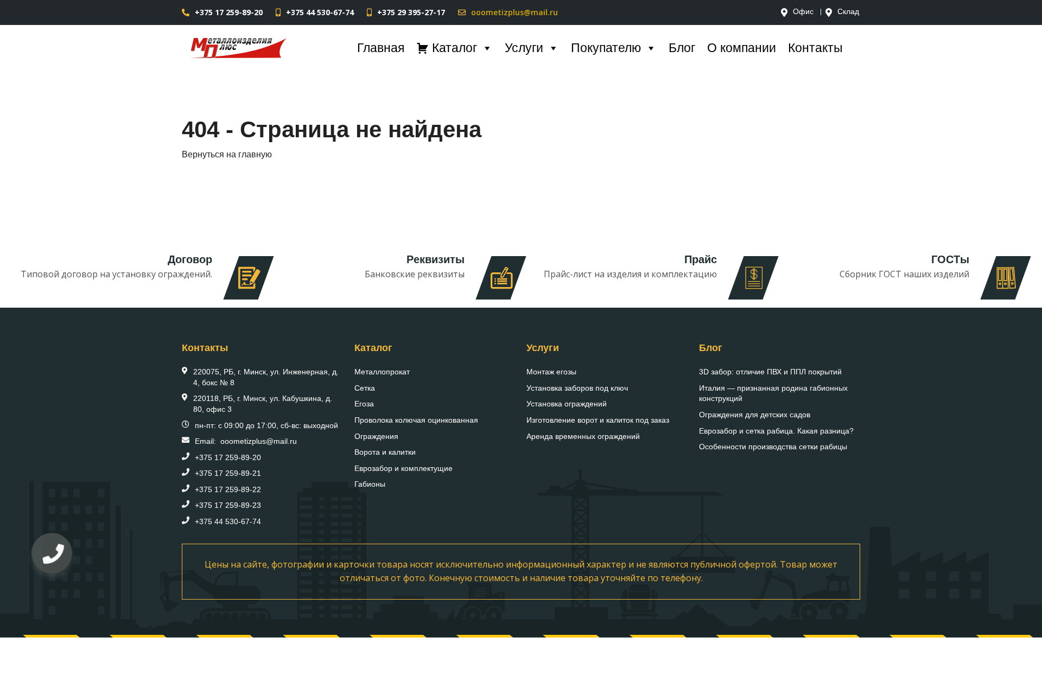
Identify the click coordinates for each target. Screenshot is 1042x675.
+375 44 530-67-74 (320, 12)
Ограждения (376, 436)
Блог (682, 48)
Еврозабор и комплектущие (403, 468)
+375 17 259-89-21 (228, 473)
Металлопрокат (382, 371)
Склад (848, 12)
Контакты (815, 48)
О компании (741, 48)
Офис (803, 12)
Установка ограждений (566, 403)
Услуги (524, 48)
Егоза (364, 403)
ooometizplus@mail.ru (514, 12)
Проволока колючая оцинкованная (416, 420)
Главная (380, 48)
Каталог (454, 48)
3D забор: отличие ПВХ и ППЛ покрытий (770, 371)
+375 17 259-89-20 (229, 12)
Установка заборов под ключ (577, 388)
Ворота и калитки (385, 452)
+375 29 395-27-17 (411, 12)
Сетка (364, 388)
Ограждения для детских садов (754, 414)
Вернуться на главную (227, 154)
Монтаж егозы (551, 371)
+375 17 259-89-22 (228, 489)
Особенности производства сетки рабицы (773, 446)
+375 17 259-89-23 (228, 505)
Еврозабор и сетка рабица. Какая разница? (776, 430)
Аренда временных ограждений (583, 436)
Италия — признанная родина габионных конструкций (773, 393)
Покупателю (606, 48)
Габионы (369, 484)
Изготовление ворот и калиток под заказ (597, 420)
